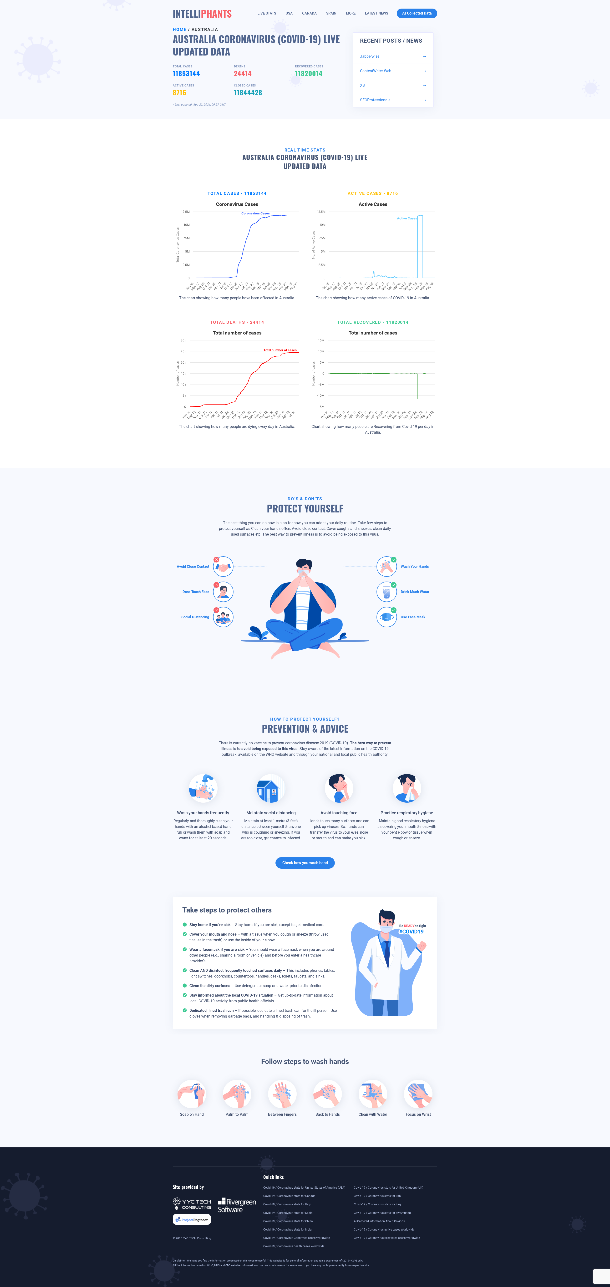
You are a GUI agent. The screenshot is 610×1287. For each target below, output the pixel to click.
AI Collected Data (417, 13)
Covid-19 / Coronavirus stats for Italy (287, 1204)
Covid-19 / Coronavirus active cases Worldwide (384, 1229)
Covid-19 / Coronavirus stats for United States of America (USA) (304, 1187)
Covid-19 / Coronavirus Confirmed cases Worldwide (296, 1238)
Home (180, 29)
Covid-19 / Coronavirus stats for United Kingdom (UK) (388, 1187)
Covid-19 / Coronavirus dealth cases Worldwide (293, 1246)
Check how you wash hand (305, 863)
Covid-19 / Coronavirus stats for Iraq (377, 1204)
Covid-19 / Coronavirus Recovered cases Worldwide (387, 1238)
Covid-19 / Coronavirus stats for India (287, 1229)
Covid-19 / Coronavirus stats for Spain (288, 1213)
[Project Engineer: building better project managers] (192, 1219)
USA (289, 13)
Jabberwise (369, 56)
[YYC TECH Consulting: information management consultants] (192, 1203)
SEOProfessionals (375, 100)
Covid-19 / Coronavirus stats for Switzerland (382, 1213)
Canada (309, 13)
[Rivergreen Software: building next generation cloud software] (237, 1204)
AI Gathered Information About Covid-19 (380, 1221)
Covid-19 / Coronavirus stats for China (288, 1221)
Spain (331, 13)
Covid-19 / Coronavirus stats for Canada (289, 1196)
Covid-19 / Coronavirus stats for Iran (377, 1196)
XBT (363, 85)
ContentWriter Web (375, 71)
